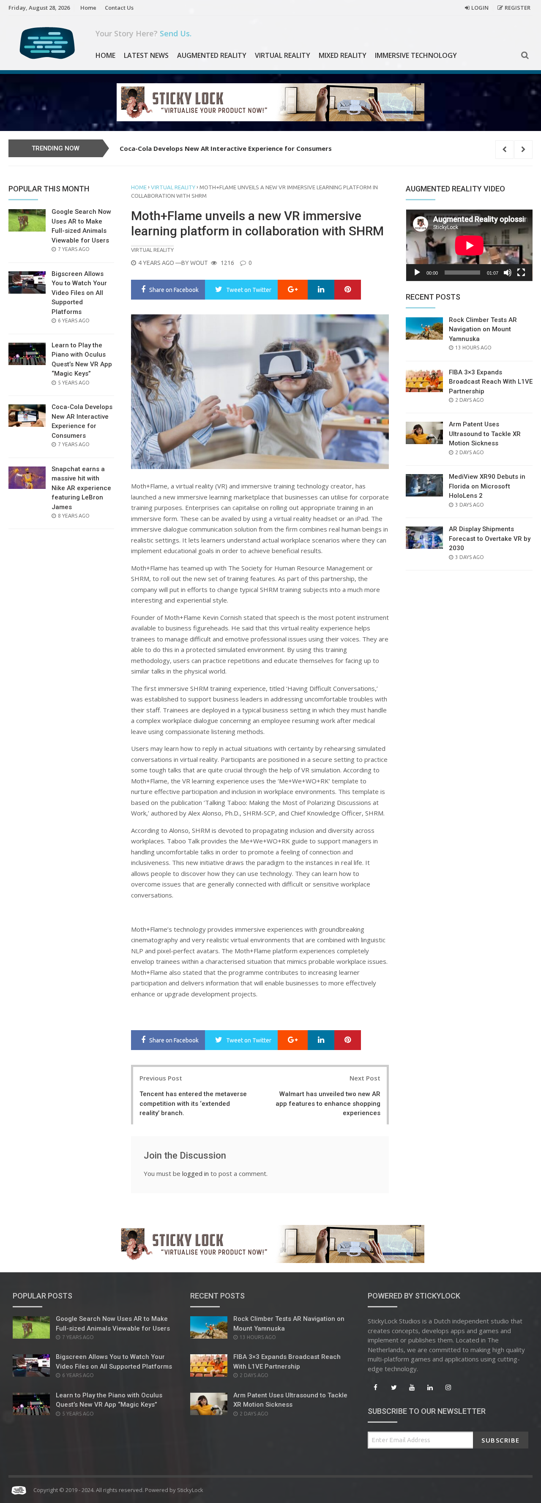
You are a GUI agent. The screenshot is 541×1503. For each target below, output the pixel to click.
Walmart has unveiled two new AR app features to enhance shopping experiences (328, 1103)
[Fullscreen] (521, 272)
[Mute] (507, 272)
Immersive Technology (416, 55)
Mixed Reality (342, 55)
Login (480, 7)
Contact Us (119, 7)
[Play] (417, 272)
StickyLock (190, 1490)
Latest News (146, 55)
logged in (195, 1173)
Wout (199, 262)
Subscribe (500, 1440)
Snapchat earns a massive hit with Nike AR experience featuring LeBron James (244, 148)
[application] (469, 245)
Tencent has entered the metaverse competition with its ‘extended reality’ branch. (193, 1103)
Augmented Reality (211, 55)
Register (517, 7)
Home (88, 7)
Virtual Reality (282, 55)
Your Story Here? (143, 33)
